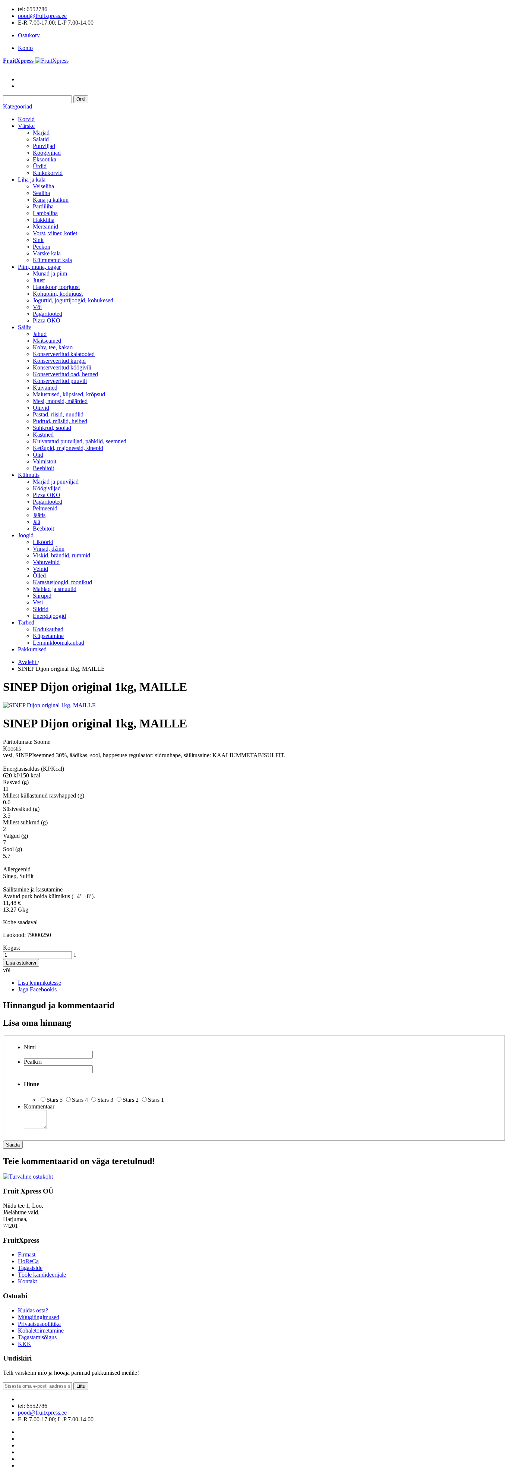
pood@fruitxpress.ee (42, 16)
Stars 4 (80, 1100)
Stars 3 (105, 1100)
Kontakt (27, 1281)
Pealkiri (33, 1062)
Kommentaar (39, 1106)
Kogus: (11, 947)
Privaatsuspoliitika (39, 1324)
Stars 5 (55, 1100)
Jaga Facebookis (37, 989)
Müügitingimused (38, 1317)
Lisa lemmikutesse (39, 982)
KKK (24, 1344)
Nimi (30, 1047)
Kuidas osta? (33, 1310)
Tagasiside (30, 1268)
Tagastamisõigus (37, 1337)
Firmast (26, 1254)
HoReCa (28, 1261)
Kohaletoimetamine (41, 1330)
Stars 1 (156, 1100)
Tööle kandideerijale (42, 1274)
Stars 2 (131, 1100)
